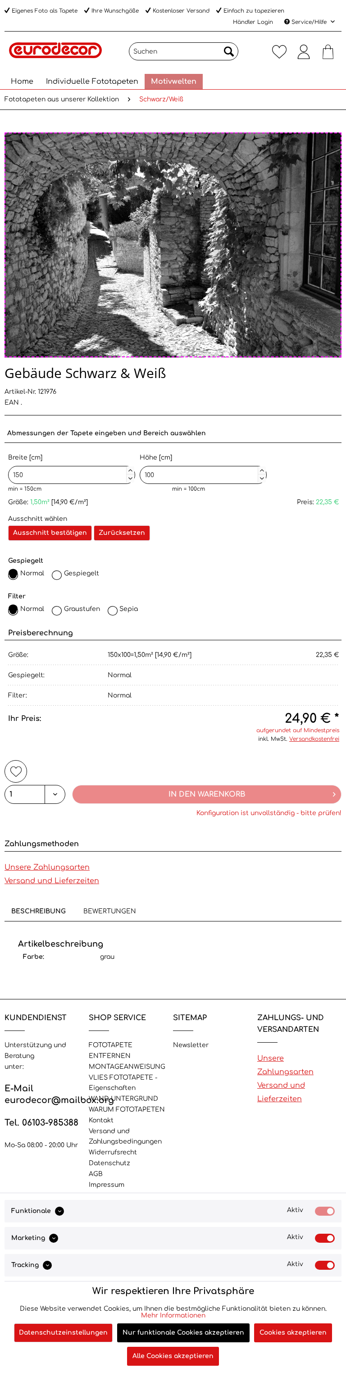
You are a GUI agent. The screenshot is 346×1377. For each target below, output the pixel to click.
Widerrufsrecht (113, 1152)
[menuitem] (183, 51)
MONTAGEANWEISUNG (127, 1066)
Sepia (128, 609)
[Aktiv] (325, 1211)
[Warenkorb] (328, 51)
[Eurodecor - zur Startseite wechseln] (55, 53)
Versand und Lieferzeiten (52, 881)
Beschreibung (38, 911)
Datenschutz (109, 1163)
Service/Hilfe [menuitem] (309, 22)
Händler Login (253, 22)
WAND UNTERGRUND (123, 1098)
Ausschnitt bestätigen (50, 532)
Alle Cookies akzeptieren (173, 1356)
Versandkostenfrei (314, 739)
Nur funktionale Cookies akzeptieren (183, 1332)
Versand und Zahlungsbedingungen (125, 1136)
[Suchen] (228, 51)
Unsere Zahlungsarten (47, 867)
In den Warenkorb (207, 794)
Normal (32, 573)
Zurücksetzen (122, 532)
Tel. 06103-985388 (41, 1122)
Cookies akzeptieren (293, 1332)
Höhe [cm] (202, 467)
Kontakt (101, 1120)
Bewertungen (109, 911)
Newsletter (191, 1045)
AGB (96, 1174)
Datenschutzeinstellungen (63, 1332)
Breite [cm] (70, 467)
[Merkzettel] (279, 51)
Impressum (106, 1184)
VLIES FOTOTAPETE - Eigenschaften (123, 1083)
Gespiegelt (81, 573)
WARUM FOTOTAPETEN (127, 1109)
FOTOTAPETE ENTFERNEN (110, 1050)
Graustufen (82, 609)
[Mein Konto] (304, 51)
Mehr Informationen (173, 1315)
